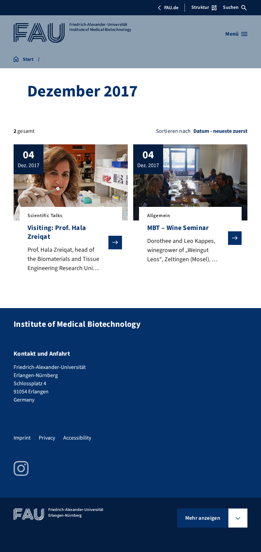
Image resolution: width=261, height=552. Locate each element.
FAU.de (171, 7)
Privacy (47, 438)
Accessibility (77, 438)
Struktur (200, 7)
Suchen (231, 7)
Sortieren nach (173, 131)
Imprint (22, 438)
